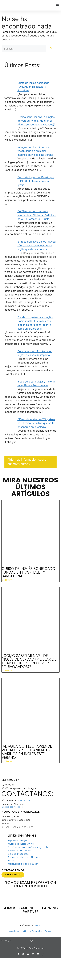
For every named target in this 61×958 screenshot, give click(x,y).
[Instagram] (23, 954)
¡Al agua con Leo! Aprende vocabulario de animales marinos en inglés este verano (27, 752)
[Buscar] (51, 48)
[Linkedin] (38, 954)
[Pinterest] (33, 954)
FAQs (11, 860)
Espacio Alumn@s (17, 840)
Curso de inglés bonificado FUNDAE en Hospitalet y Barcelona (28, 572)
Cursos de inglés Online (21, 843)
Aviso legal (14, 931)
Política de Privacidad (31, 931)
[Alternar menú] (57, 5)
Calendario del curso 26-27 (23, 863)
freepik (37, 925)
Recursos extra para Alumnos (24, 857)
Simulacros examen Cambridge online (29, 847)
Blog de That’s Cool (18, 853)
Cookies (49, 931)
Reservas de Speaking (20, 850)
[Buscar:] (24, 48)
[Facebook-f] (18, 954)
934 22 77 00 (24, 800)
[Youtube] (28, 954)
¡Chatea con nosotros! (12, 806)
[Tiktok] (43, 954)
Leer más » (7, 579)
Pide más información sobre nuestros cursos (26, 462)
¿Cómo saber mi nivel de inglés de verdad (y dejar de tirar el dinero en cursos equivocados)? (29, 661)
